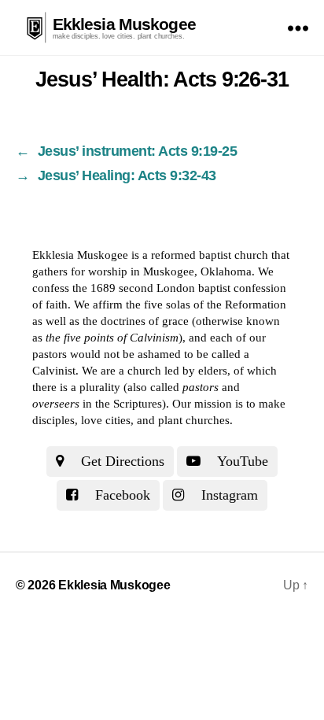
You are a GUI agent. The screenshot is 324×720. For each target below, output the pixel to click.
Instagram (227, 495)
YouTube (241, 461)
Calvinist (53, 370)
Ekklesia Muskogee (124, 24)
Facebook (120, 495)
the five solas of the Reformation (206, 304)
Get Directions (120, 461)
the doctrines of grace (136, 321)
